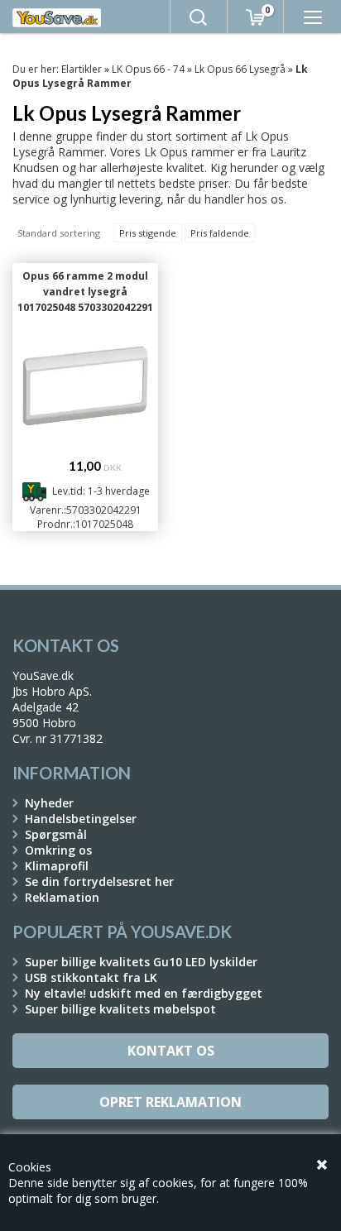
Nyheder (49, 803)
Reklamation (62, 897)
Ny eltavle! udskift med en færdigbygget (143, 993)
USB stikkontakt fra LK (91, 977)
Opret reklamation (170, 1102)
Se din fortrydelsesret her (99, 881)
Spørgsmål (56, 834)
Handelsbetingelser (81, 818)
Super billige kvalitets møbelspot (120, 1009)
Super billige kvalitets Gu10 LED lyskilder (141, 962)
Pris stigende (147, 233)
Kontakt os (170, 1051)
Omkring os (58, 850)
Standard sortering (58, 233)
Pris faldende (219, 233)
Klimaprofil (57, 866)
